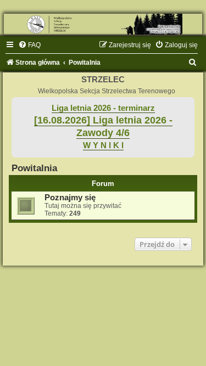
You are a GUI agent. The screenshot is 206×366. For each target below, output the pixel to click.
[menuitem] (29, 45)
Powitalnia (34, 168)
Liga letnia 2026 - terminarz (103, 108)
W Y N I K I (103, 145)
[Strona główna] (103, 24)
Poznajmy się (70, 197)
